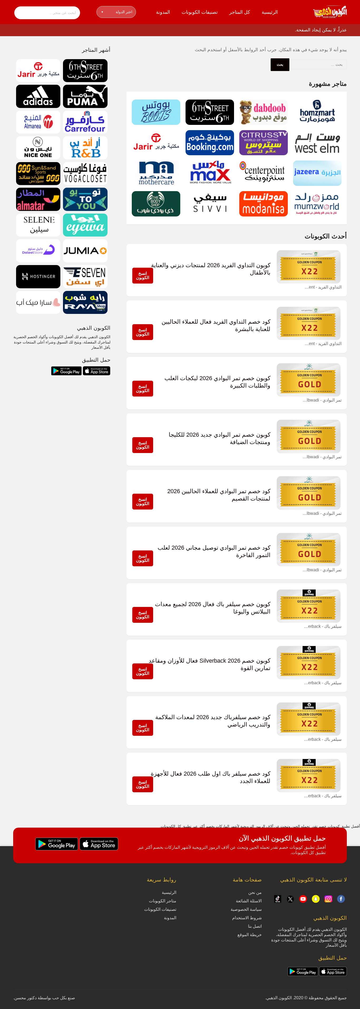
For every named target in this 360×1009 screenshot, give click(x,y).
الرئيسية (270, 12)
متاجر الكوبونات (162, 901)
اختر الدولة (116, 12)
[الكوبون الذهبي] (330, 12)
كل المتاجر (239, 12)
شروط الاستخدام (247, 918)
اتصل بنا (255, 926)
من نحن (255, 892)
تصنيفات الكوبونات (200, 12)
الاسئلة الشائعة (249, 901)
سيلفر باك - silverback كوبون (322, 626)
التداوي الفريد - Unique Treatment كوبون (322, 287)
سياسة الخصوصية (246, 909)
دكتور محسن (25, 998)
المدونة (163, 12)
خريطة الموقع (249, 934)
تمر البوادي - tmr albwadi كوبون (322, 400)
